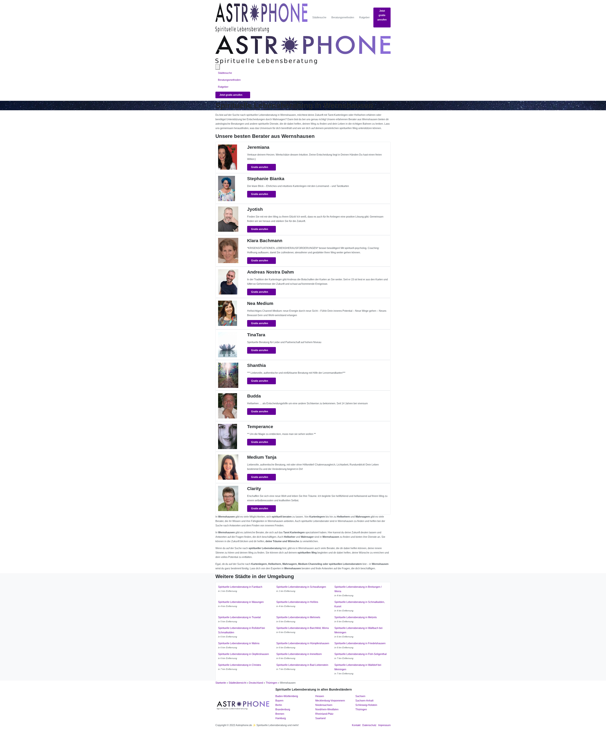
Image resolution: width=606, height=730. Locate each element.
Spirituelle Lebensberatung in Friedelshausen (360, 643)
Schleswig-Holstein (366, 705)
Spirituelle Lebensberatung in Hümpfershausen (302, 643)
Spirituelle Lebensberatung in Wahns (238, 643)
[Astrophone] (261, 17)
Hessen (319, 696)
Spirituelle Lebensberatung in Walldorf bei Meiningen (357, 667)
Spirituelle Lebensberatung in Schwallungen (301, 587)
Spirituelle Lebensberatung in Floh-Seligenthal (360, 654)
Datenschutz (369, 725)
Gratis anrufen (260, 167)
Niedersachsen (323, 705)
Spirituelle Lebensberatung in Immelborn (299, 654)
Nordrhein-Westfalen (327, 709)
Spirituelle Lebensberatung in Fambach (240, 587)
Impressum (384, 725)
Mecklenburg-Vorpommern (330, 700)
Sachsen (360, 696)
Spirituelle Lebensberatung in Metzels (355, 617)
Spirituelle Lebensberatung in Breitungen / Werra (358, 589)
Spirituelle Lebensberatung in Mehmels (298, 617)
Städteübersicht (237, 682)
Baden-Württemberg (286, 696)
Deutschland (256, 682)
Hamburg (280, 718)
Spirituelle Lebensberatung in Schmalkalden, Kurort (359, 604)
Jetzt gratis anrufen (382, 15)
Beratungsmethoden (342, 17)
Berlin (278, 705)
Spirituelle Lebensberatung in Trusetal (239, 617)
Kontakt (356, 725)
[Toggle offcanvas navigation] (217, 67)
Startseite (220, 682)
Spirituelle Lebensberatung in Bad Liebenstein (302, 665)
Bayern (279, 700)
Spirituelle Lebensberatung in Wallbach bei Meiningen (358, 630)
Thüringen (271, 682)
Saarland (320, 718)
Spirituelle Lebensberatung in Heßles (297, 602)
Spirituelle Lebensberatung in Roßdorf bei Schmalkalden (241, 630)
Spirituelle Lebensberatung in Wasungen (241, 602)
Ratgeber (364, 17)
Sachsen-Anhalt (364, 700)
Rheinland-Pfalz (324, 713)
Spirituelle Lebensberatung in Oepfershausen (243, 654)
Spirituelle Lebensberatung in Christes (239, 665)
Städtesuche (319, 17)
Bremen (279, 713)
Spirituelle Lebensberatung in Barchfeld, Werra (302, 628)
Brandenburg (282, 709)
